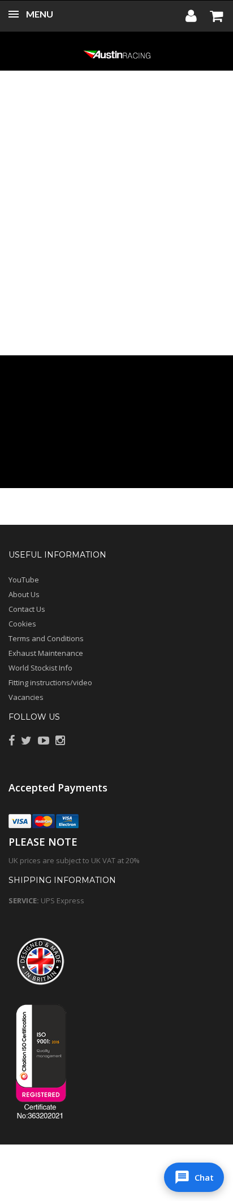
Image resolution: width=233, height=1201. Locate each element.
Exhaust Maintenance (45, 653)
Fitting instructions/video (50, 682)
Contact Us (26, 609)
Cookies (22, 624)
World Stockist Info (40, 668)
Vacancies (26, 697)
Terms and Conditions (46, 638)
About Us (24, 594)
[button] (194, 1177)
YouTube (23, 580)
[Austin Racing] (116, 54)
